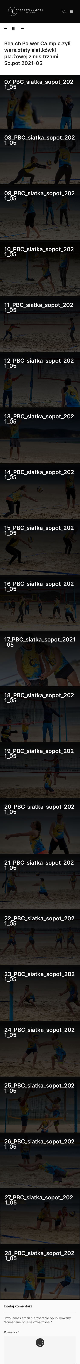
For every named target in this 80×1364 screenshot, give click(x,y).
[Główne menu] (72, 11)
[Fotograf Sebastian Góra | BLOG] (25, 11)
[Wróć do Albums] (14, 28)
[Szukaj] (64, 11)
